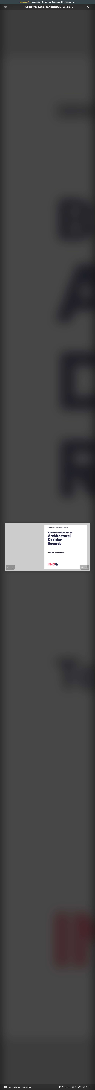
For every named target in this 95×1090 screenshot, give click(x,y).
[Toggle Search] (88, 7)
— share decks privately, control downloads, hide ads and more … (47, 2)
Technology (66, 1087)
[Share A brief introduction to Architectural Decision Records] (79, 1087)
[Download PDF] (90, 1087)
